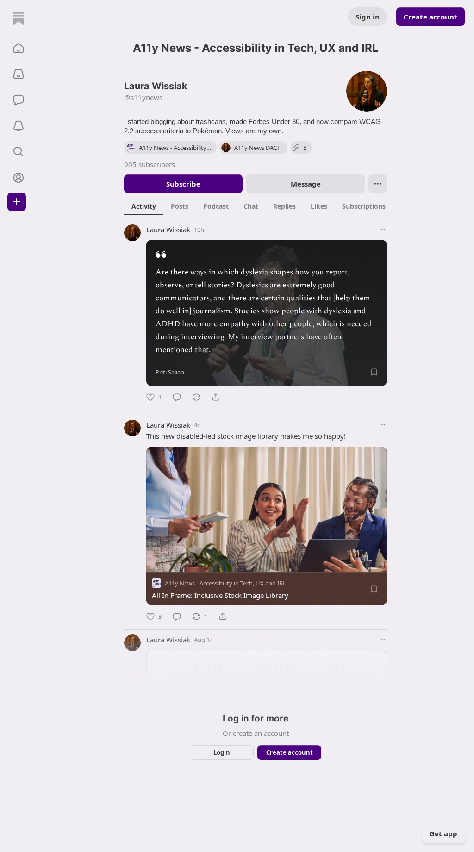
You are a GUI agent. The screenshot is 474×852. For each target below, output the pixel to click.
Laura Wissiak (168, 229)
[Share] (216, 397)
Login (221, 752)
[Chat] (18, 100)
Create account (430, 16)
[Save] (374, 372)
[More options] (382, 229)
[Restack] (196, 397)
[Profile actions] (377, 183)
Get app (443, 833)
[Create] (16, 202)
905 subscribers (149, 164)
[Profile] (18, 178)
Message (306, 183)
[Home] (18, 18)
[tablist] (265, 206)
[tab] (143, 206)
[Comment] (177, 397)
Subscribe (183, 183)
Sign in (368, 16)
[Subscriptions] (18, 74)
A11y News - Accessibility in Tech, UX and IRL (225, 583)
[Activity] (18, 126)
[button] (18, 48)
